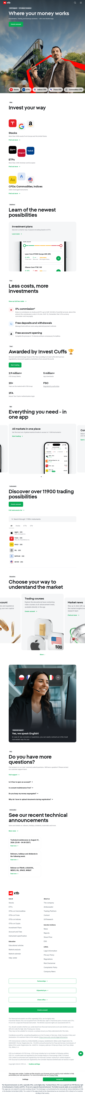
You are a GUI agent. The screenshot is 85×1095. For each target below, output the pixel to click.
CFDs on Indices (15, 919)
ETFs (11, 907)
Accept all (59, 1079)
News (46, 929)
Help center (13, 958)
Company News (49, 971)
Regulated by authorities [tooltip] (51, 386)
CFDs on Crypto (14, 923)
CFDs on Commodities (17, 911)
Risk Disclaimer (49, 963)
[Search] (75, 2)
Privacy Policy (49, 955)
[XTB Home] (6, 3)
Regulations (48, 959)
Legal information (50, 951)
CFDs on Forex (14, 915)
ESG (45, 941)
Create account (16, 24)
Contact (47, 915)
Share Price (48, 937)
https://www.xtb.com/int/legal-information (53, 1037)
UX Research (48, 919)
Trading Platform (50, 911)
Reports (46, 933)
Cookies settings (34, 1064)
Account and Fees (15, 932)
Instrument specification (18, 936)
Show (42, 654)
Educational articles (16, 945)
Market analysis (15, 949)
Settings (25, 1079)
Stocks (11, 903)
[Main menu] (80, 2)
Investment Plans (15, 927)
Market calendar (15, 954)
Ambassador (48, 907)
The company (49, 903)
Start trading (15, 365)
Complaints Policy (50, 967)
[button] (41, 476)
